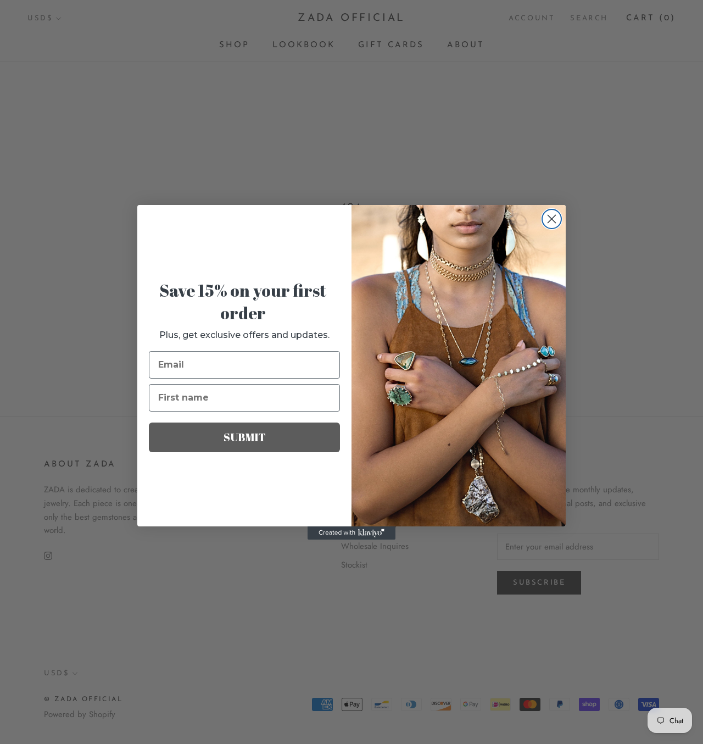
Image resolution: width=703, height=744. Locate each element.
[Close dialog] (551, 219)
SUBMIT (245, 437)
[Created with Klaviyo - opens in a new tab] (351, 533)
